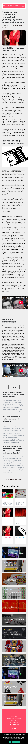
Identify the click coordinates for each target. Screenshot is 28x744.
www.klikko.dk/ (15, 724)
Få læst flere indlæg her (14, 480)
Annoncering (14, 732)
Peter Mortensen (17, 25)
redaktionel (5, 28)
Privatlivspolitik (16, 742)
